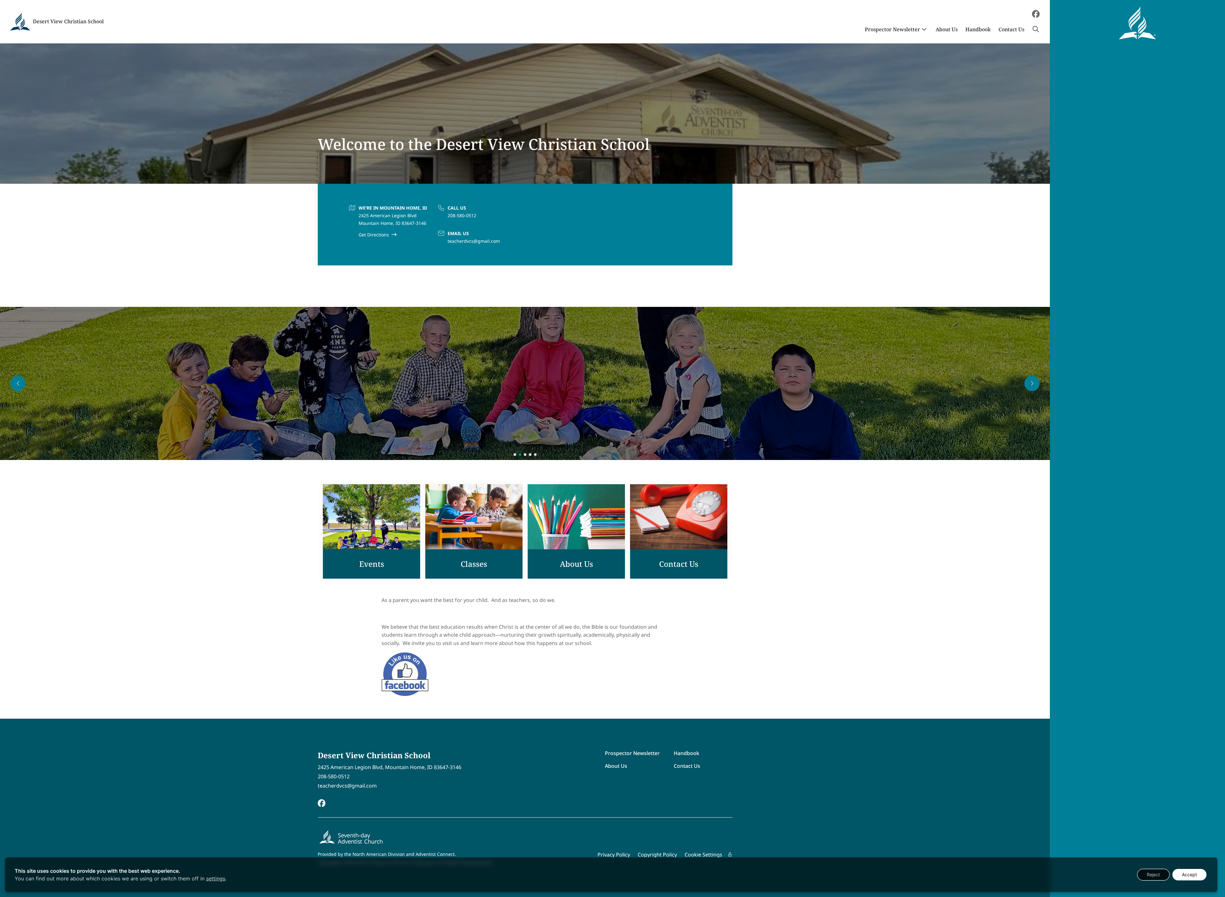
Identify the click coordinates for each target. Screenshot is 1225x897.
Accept (1189, 874)
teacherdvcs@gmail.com (474, 241)
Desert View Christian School (68, 21)
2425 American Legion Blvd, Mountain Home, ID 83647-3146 (389, 767)
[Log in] (729, 854)
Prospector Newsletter (892, 29)
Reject (1153, 874)
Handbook (978, 29)
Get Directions (374, 235)
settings (215, 878)
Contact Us (1011, 29)
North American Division (379, 854)
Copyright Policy (657, 854)
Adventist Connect (435, 854)
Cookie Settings (703, 854)
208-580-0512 (462, 215)
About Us (947, 29)
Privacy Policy (614, 854)
